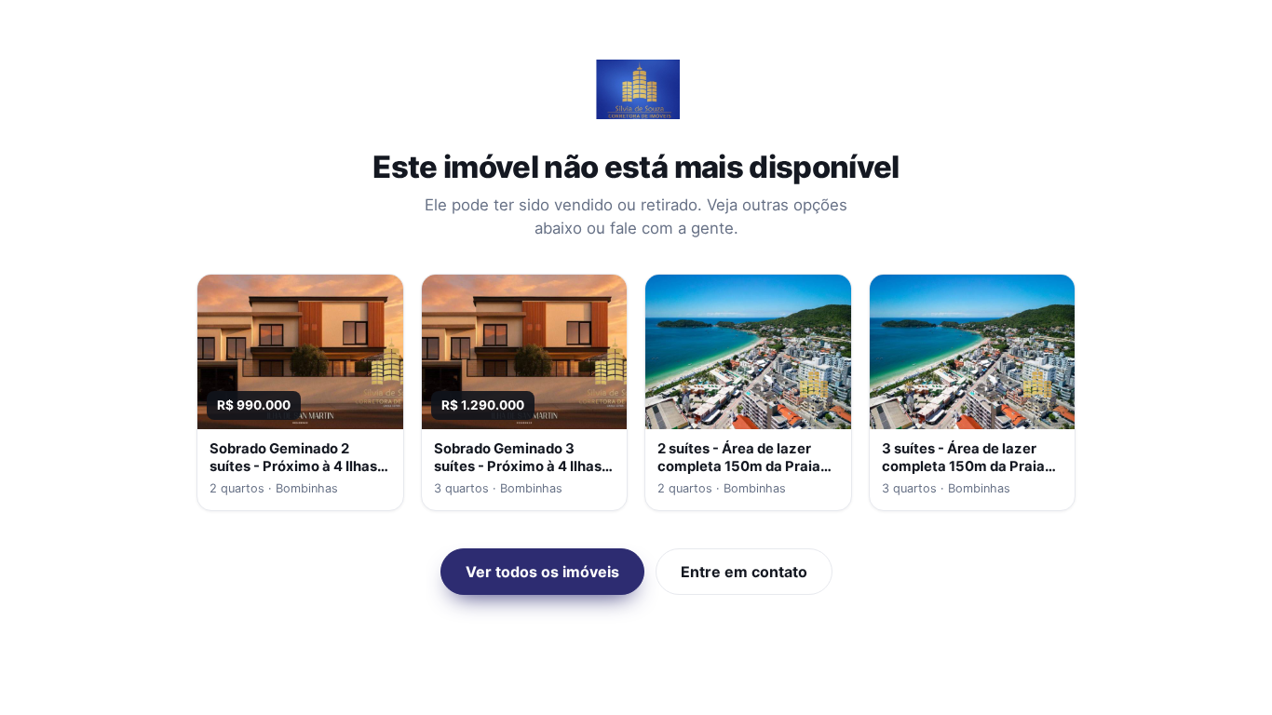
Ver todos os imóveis (542, 571)
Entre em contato (744, 571)
